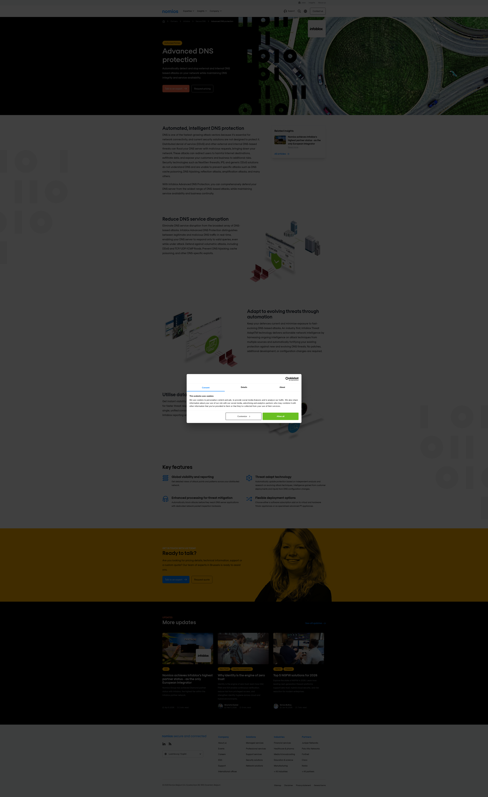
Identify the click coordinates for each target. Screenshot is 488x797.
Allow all (280, 416)
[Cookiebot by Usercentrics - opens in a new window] (287, 379)
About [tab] (282, 387)
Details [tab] (244, 387)
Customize (242, 416)
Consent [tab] (206, 387)
